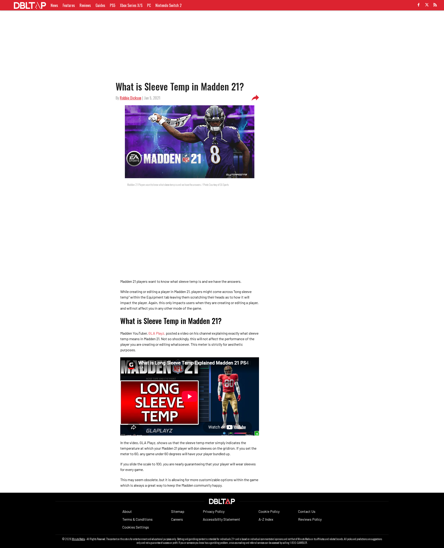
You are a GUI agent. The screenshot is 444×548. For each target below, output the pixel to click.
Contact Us (306, 511)
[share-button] (255, 97)
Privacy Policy (214, 511)
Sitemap (177, 511)
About (127, 511)
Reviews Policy (310, 519)
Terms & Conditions (137, 519)
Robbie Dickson (130, 98)
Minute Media (78, 539)
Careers (177, 519)
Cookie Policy (269, 511)
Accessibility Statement (221, 519)
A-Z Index (266, 519)
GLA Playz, (156, 333)
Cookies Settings (135, 527)
